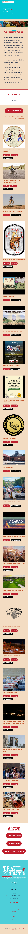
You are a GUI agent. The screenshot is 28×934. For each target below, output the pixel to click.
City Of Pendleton (14, 843)
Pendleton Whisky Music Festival (14, 563)
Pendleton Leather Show (11, 809)
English (6, 1)
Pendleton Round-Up (10, 692)
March (17, 116)
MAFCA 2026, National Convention (14, 259)
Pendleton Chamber (14, 835)
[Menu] (25, 2)
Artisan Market (8, 467)
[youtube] (17, 902)
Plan (14, 916)
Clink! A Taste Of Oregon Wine (13, 331)
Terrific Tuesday (8, 296)
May (22, 116)
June (5, 118)
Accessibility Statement (14, 929)
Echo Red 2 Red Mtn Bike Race (12, 211)
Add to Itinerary (7, 158)
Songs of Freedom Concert (11, 365)
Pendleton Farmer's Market (12, 502)
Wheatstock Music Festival (12, 627)
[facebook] (10, 902)
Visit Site (6, 185)
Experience (14, 911)
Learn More (6, 155)
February (11, 116)
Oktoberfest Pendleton (11, 780)
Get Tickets (14, 155)
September (21, 118)
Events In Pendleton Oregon (14, 909)
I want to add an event (14, 110)
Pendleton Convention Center (14, 851)
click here (8, 895)
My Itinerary (14, 919)
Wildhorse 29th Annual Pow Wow (14, 536)
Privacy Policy (20, 928)
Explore (14, 914)
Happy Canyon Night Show (11, 656)
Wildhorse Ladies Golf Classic (13, 590)
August (14, 118)
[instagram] (14, 902)
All (6, 116)
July (9, 118)
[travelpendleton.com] (7, 17)
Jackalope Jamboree (9, 438)
